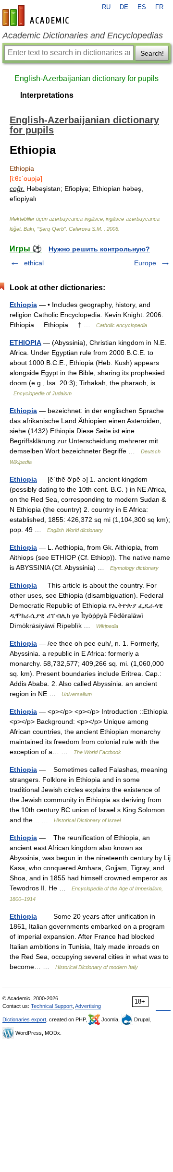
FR (159, 7)
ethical (34, 263)
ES (141, 7)
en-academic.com (37, 15)
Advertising (88, 1006)
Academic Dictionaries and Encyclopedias (82, 35)
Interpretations (47, 95)
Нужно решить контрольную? (99, 249)
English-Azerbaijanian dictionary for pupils (86, 78)
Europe (145, 263)
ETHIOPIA (25, 342)
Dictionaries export (24, 1019)
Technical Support (52, 1006)
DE (124, 7)
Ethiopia (23, 304)
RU (106, 7)
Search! (152, 53)
